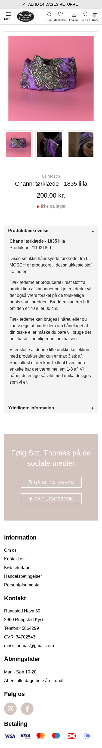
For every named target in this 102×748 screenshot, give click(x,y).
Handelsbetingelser (23, 576)
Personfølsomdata (21, 585)
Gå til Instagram (53, 482)
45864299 (29, 628)
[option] (18, 144)
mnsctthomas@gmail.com (29, 645)
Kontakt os (14, 559)
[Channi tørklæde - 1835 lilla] (18, 144)
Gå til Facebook (53, 499)
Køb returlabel (18, 567)
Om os (10, 550)
